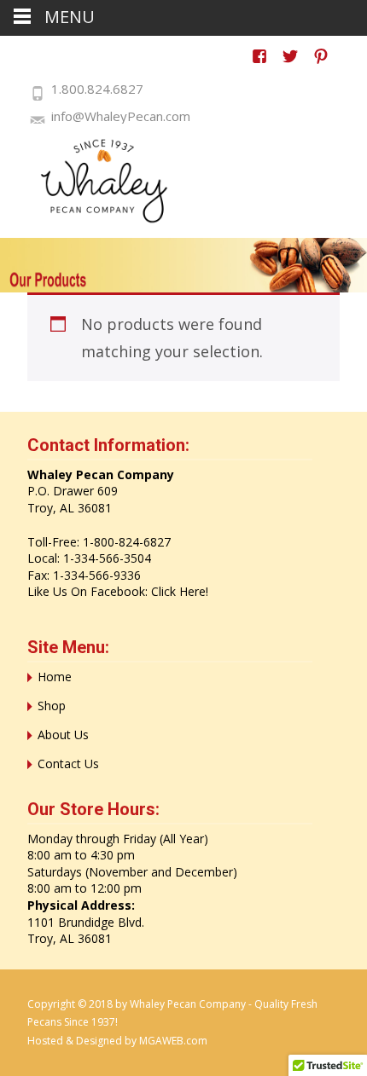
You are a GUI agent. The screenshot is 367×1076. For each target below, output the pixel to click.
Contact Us (68, 763)
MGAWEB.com (173, 1040)
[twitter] (290, 65)
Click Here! (179, 591)
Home (55, 676)
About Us (63, 734)
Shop (52, 705)
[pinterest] (321, 65)
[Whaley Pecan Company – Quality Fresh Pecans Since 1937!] (94, 181)
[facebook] (259, 65)
